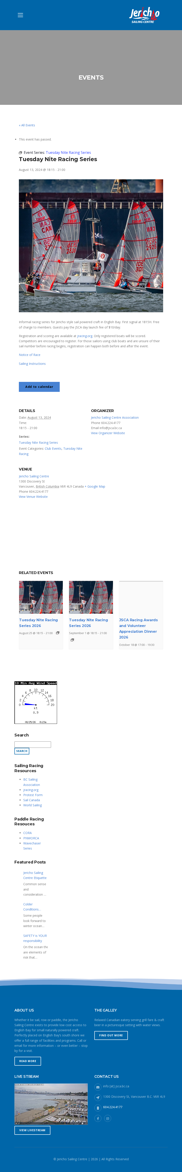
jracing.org (84, 336)
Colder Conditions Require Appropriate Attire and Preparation (31, 907)
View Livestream (32, 1130)
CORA (27, 833)
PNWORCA (31, 838)
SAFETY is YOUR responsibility (35, 938)
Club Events (53, 448)
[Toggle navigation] (20, 15)
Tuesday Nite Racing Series (38, 442)
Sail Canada (31, 800)
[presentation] (41, 597)
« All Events (27, 125)
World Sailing (32, 805)
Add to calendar (39, 387)
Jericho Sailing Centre (34, 476)
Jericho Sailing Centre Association (115, 417)
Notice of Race (29, 355)
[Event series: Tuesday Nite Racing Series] (57, 632)
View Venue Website (33, 496)
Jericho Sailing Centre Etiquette (35, 875)
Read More (27, 1061)
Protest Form (33, 795)
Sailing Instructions (32, 363)
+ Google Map (95, 486)
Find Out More (111, 1035)
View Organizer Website (108, 433)
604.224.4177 (112, 1107)
